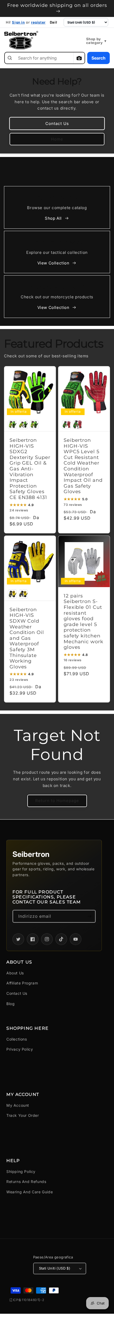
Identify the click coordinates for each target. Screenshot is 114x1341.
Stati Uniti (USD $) (55, 1268)
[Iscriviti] (89, 916)
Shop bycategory (96, 40)
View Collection (53, 263)
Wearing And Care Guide (29, 1192)
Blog (10, 1003)
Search (98, 58)
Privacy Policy (19, 1049)
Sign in (18, 22)
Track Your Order (22, 1115)
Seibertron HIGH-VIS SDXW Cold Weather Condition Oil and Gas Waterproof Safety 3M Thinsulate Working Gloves (27, 638)
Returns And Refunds (26, 1181)
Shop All (53, 218)
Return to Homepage (57, 800)
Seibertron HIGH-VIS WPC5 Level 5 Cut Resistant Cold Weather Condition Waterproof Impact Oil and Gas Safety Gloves (83, 466)
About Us (15, 973)
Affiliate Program (22, 983)
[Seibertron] (21, 40)
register (38, 22)
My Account (17, 1105)
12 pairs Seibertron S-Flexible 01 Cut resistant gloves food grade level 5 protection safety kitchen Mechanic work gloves (83, 621)
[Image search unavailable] (79, 58)
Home (57, 139)
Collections (16, 1039)
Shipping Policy (21, 1171)
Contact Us (57, 123)
